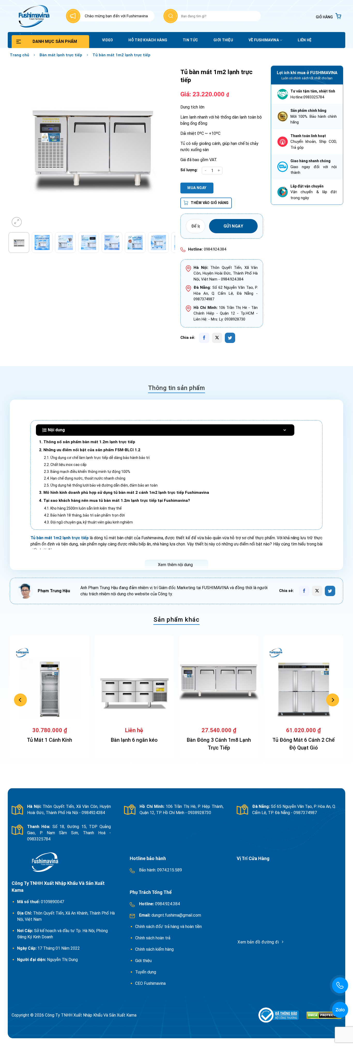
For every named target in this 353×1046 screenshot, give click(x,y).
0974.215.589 (169, 870)
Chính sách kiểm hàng (154, 949)
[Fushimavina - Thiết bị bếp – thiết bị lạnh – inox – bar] (33, 16)
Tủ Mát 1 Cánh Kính (49, 740)
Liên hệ (304, 40)
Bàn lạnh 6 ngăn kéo (134, 740)
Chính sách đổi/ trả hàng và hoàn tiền (169, 926)
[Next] (162, 147)
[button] (328, 16)
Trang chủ (19, 55)
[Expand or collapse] (284, 430)
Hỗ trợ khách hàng (147, 40)
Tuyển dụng (145, 972)
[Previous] (19, 147)
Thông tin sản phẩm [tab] (176, 388)
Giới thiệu (223, 40)
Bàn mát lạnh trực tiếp (61, 55)
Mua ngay (196, 188)
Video (107, 40)
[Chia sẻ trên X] (217, 338)
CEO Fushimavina (150, 983)
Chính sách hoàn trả (153, 937)
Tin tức (190, 40)
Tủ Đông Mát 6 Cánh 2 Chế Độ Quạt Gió (303, 744)
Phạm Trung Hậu (54, 590)
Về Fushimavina (264, 40)
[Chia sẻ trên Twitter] (230, 338)
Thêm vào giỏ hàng (209, 203)
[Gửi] (170, 16)
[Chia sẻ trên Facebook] (204, 338)
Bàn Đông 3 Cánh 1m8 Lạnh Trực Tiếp (219, 744)
